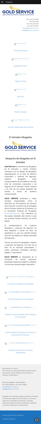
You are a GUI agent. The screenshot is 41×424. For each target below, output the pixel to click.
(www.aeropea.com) (12, 213)
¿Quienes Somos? (20, 66)
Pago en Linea (20, 81)
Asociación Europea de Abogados (20, 284)
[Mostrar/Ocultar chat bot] (36, 419)
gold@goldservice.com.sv (30, 30)
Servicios (20, 96)
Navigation (9, 2)
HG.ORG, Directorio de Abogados (21, 299)
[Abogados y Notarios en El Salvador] (18, 14)
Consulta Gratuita (20, 51)
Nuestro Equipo (21, 112)
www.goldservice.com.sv (31, 28)
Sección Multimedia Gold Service (20, 127)
